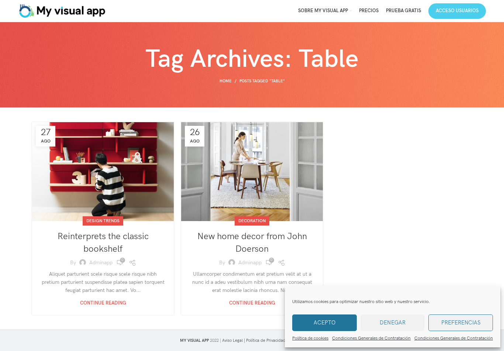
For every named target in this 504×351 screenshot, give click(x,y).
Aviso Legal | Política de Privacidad (254, 340)
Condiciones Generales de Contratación (371, 338)
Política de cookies (310, 338)
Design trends (103, 221)
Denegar (392, 322)
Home (226, 81)
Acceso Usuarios (457, 11)
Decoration (252, 221)
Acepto (324, 322)
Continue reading (103, 303)
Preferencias (460, 322)
